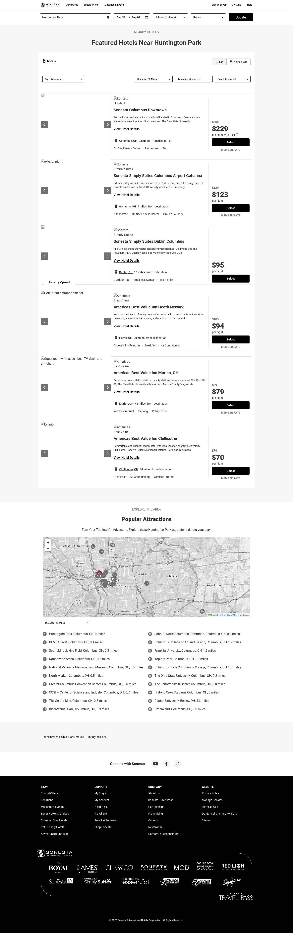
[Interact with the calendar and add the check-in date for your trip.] (146, 17)
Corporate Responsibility (163, 833)
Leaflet (214, 614)
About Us (154, 793)
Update (241, 17)
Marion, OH (126, 403)
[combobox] (75, 17)
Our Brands (72, 4)
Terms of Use (210, 806)
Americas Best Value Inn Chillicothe (145, 438)
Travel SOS (101, 813)
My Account (101, 800)
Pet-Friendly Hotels (52, 827)
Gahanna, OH (127, 206)
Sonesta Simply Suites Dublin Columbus (149, 241)
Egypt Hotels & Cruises (55, 813)
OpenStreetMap (229, 614)
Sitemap (207, 820)
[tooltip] (237, 135)
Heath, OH (125, 337)
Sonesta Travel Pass (160, 800)
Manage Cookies (212, 800)
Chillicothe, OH (128, 469)
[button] (48, 542)
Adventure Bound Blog (55, 833)
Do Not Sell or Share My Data (219, 813)
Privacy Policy (210, 793)
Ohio (64, 736)
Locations (47, 800)
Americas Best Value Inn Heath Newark (149, 307)
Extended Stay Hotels (54, 820)
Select (231, 142)
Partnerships (156, 806)
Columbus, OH (128, 140)
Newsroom (155, 827)
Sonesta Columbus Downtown (140, 110)
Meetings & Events (114, 4)
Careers (153, 820)
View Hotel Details (127, 129)
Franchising (155, 813)
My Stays (236, 4)
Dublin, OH (126, 272)
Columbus (76, 736)
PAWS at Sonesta (105, 820)
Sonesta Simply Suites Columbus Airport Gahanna (158, 175)
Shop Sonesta (103, 827)
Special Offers (91, 4)
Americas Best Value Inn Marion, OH (146, 372)
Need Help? (101, 806)
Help (249, 4)
